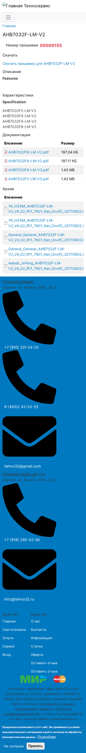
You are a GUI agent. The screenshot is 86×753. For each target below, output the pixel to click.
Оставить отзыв (44, 663)
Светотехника (14, 629)
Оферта (37, 654)
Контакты (39, 629)
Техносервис (36, 5)
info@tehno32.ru (19, 599)
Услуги (8, 638)
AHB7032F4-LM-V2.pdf (28, 161)
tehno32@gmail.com (22, 466)
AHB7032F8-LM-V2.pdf (28, 152)
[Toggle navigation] (8, 17)
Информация (41, 638)
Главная (9, 26)
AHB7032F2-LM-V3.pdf (28, 179)
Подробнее (46, 737)
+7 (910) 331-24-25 (21, 347)
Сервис (9, 646)
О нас (35, 621)
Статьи (37, 646)
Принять (35, 746)
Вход (7, 654)
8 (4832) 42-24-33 (21, 407)
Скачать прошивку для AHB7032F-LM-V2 (39, 63)
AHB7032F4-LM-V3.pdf (28, 170)
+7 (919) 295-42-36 (22, 540)
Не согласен (14, 746)
